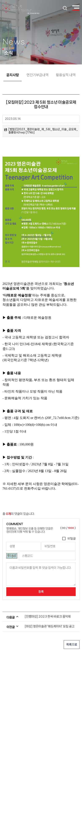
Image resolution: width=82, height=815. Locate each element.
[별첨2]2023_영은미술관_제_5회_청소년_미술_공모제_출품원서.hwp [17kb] (43, 131)
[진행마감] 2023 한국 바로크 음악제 (48, 616)
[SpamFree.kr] (11, 556)
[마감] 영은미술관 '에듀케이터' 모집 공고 (49, 626)
